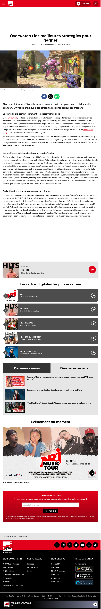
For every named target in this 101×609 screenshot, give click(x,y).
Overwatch (12, 118)
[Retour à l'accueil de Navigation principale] (10, 3)
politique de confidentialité (26, 518)
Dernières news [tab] (27, 368)
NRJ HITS (25, 270)
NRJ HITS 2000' (26, 323)
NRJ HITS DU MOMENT (30, 337)
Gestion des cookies (50, 598)
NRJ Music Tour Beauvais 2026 (16, 482)
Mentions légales (32, 596)
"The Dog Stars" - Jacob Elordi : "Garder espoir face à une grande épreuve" (59, 403)
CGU (43, 596)
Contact (20, 596)
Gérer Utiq (92, 596)
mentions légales (12, 518)
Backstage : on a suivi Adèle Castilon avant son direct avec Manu (54, 390)
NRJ (21, 294)
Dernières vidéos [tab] (74, 368)
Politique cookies (54, 596)
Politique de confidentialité (74, 596)
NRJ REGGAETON (28, 351)
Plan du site (9, 596)
